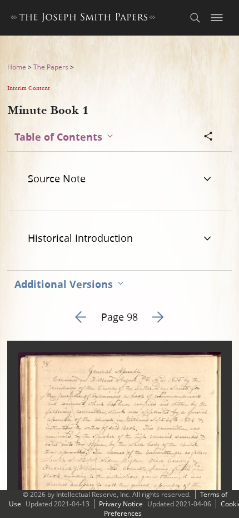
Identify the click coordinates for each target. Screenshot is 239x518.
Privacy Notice (121, 504)
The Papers (50, 67)
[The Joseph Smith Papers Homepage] (83, 19)
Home (16, 67)
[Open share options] (208, 137)
